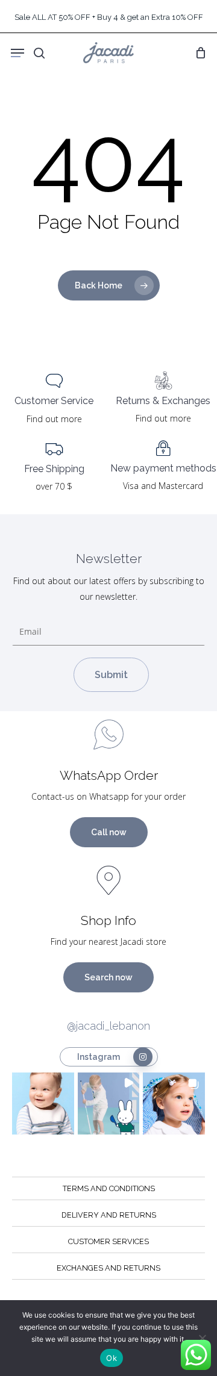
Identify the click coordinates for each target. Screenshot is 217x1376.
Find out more (54, 419)
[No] (202, 1338)
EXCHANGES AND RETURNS (108, 1267)
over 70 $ (54, 486)
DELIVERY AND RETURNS (108, 1214)
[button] (43, 1103)
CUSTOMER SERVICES (108, 1241)
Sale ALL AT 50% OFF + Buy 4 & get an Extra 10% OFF (108, 17)
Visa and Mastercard (163, 485)
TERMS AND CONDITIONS (109, 1188)
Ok (111, 1358)
